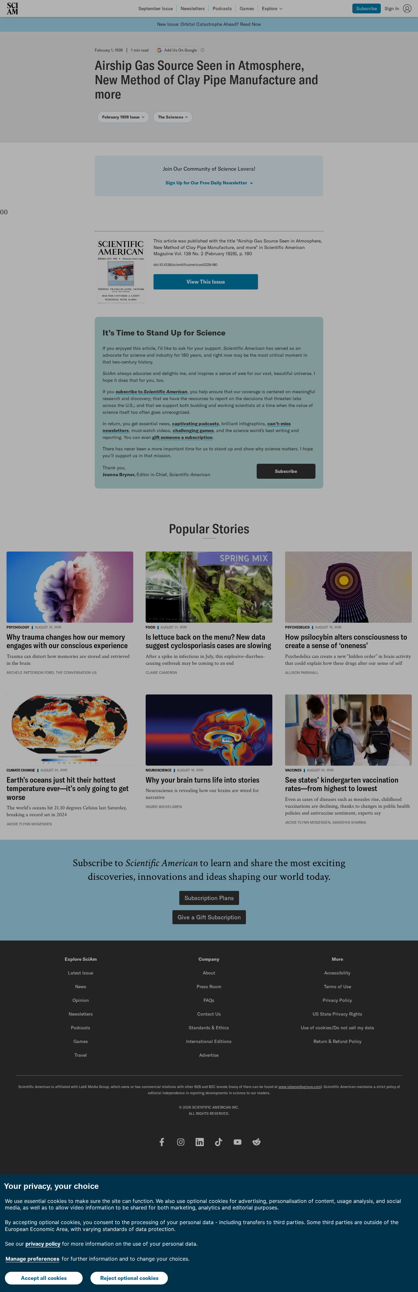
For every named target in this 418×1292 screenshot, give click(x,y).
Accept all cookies (44, 1278)
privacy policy (42, 1243)
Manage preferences (32, 1258)
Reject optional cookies (129, 1278)
